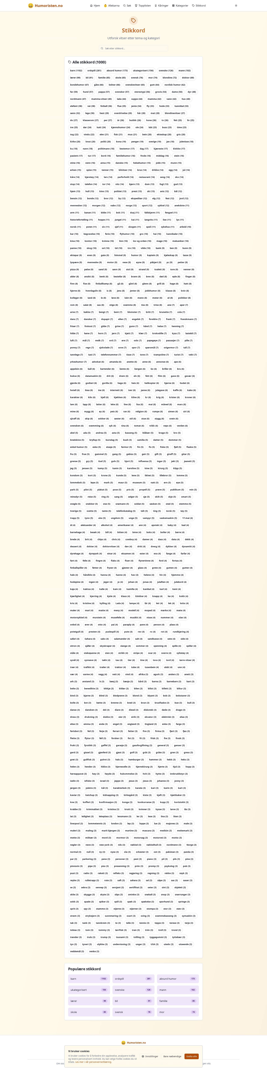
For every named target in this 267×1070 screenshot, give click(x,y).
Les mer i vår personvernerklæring (93, 1061)
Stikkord (201, 5)
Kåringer (163, 5)
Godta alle (191, 1056)
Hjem (97, 5)
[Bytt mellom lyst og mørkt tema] (236, 5)
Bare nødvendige (172, 1056)
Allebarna (111, 5)
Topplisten (145, 5)
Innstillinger (151, 1056)
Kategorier (182, 5)
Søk (129, 5)
